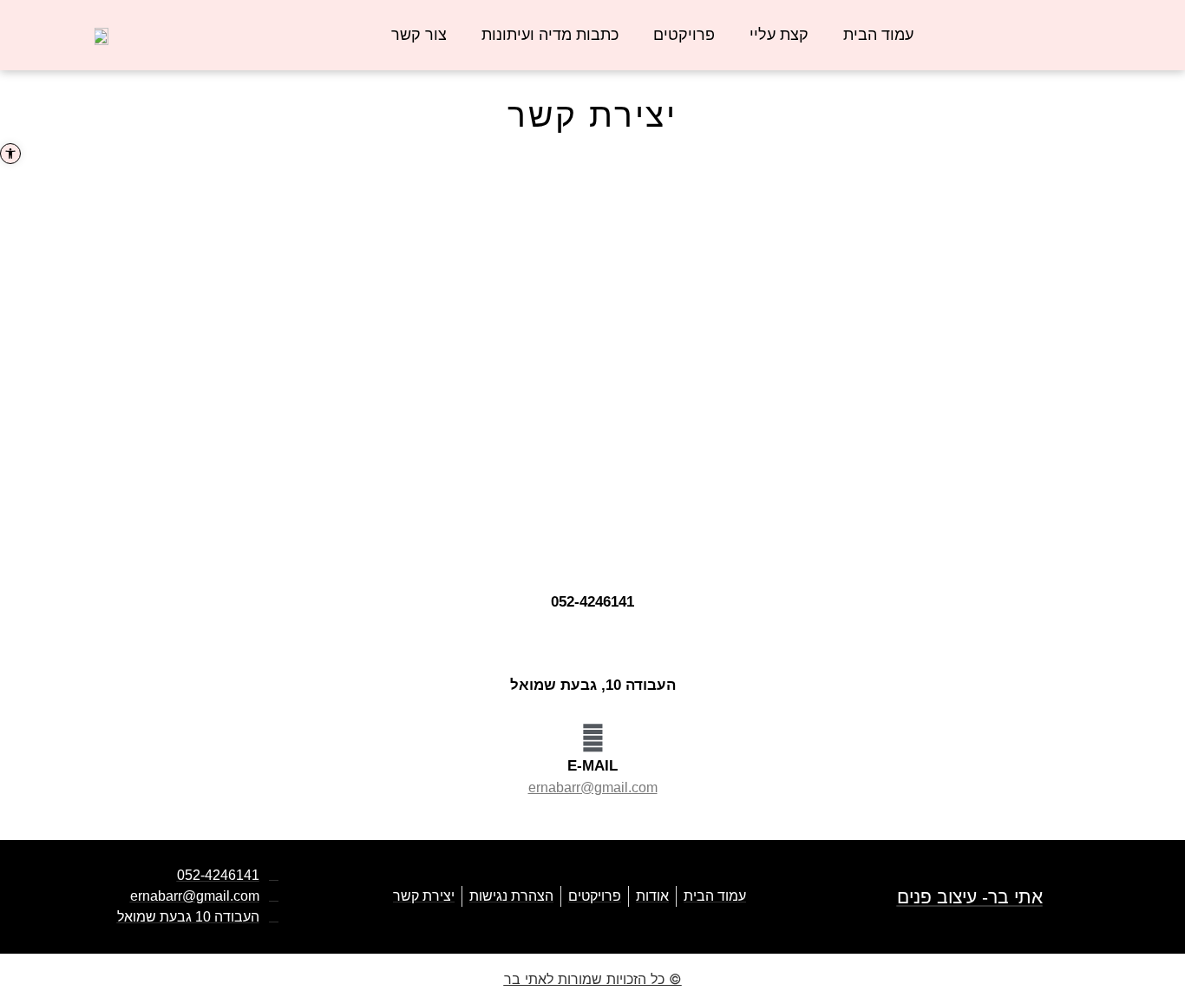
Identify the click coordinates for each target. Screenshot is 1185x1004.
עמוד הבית (878, 34)
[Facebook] (1153, 22)
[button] (10, 153)
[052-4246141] (593, 570)
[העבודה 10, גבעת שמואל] (593, 654)
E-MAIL (592, 766)
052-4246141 (592, 602)
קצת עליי (779, 34)
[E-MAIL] (593, 738)
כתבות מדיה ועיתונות (550, 34)
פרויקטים (684, 34)
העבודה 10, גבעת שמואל (593, 685)
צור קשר (419, 34)
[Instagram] (1126, 22)
